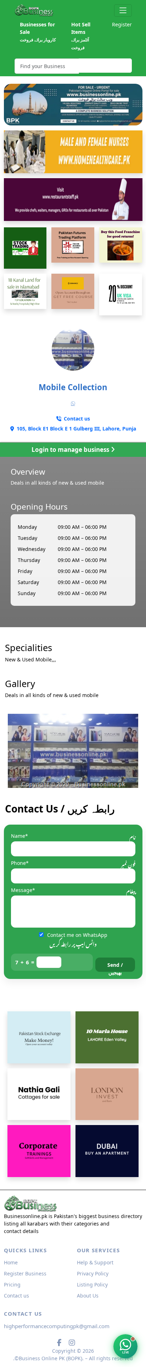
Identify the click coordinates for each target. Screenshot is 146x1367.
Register (122, 24)
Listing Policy (92, 1284)
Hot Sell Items (80, 35)
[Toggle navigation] (122, 10)
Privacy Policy (92, 1273)
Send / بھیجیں (115, 966)
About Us (88, 1295)
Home (11, 1262)
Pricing (12, 1284)
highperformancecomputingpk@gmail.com (57, 1326)
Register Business (25, 1273)
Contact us (16, 1295)
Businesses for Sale (38, 32)
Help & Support (95, 1262)
